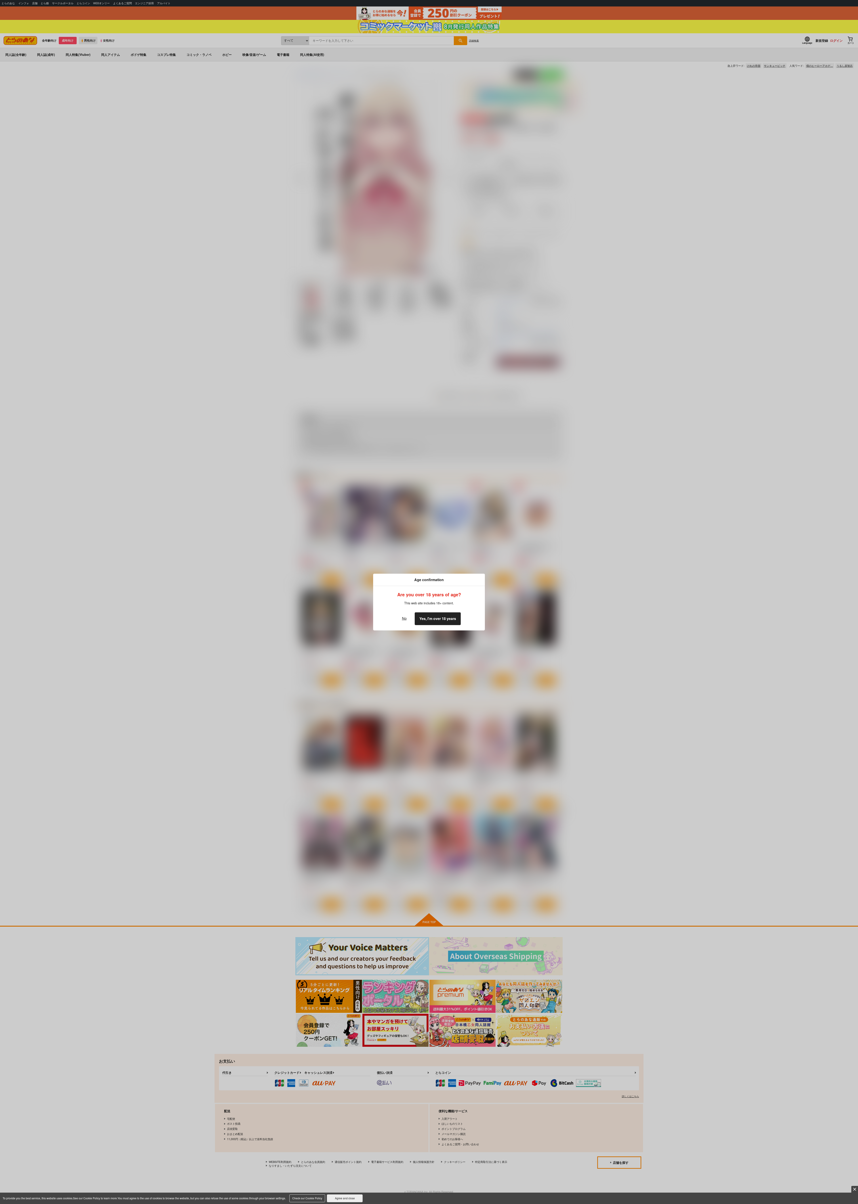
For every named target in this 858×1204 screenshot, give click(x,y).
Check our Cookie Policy (307, 1198)
